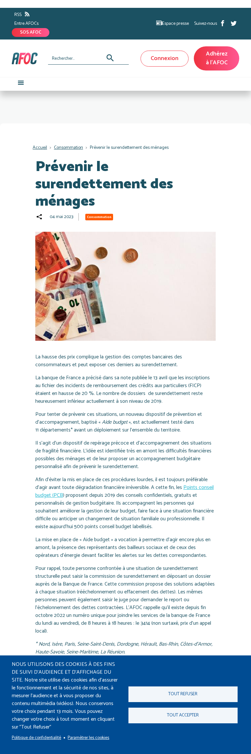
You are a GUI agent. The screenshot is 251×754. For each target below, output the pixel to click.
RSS (18, 15)
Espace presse (175, 23)
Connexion (164, 58)
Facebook (222, 23)
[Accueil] (27, 58)
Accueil (40, 147)
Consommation (68, 147)
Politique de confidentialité (36, 737)
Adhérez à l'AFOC (216, 58)
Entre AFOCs (26, 23)
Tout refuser (182, 694)
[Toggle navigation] (21, 84)
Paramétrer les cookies (88, 737)
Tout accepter (183, 715)
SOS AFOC (30, 32)
